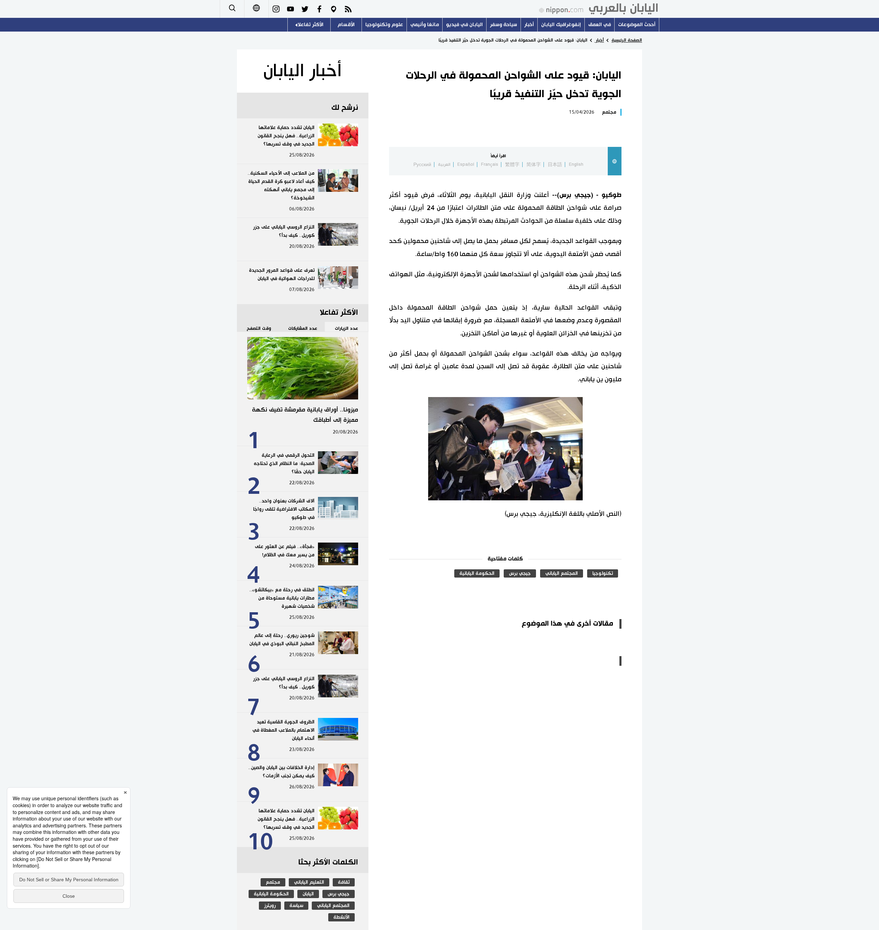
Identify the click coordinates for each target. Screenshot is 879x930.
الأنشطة (341, 917)
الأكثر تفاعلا (310, 24)
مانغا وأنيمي (424, 24)
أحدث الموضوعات (636, 24)
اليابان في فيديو (464, 24)
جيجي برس (520, 573)
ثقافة (344, 882)
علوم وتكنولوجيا (384, 24)
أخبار (529, 24)
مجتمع (609, 112)
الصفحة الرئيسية (627, 40)
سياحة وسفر (503, 24)
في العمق (599, 24)
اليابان (308, 894)
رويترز (270, 905)
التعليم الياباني (309, 882)
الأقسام (346, 24)
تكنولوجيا (602, 573)
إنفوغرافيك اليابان (561, 24)
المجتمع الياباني (561, 573)
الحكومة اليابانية (476, 573)
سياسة (296, 905)
